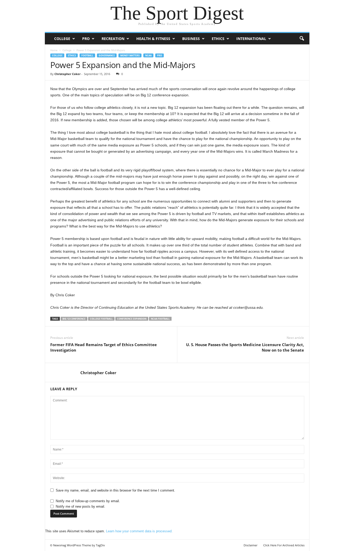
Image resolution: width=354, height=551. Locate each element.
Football (87, 55)
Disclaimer (250, 545)
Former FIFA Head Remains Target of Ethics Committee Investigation (103, 347)
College (62, 38)
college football (101, 318)
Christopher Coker (67, 74)
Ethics (218, 38)
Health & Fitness (153, 38)
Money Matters (130, 55)
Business (191, 38)
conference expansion (131, 318)
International (251, 38)
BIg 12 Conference (74, 318)
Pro (86, 38)
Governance (107, 55)
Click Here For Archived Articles (284, 545)
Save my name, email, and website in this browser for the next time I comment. (115, 490)
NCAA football (160, 318)
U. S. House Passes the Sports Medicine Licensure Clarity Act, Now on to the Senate (245, 347)
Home (54, 50)
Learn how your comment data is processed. (139, 531)
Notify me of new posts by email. (80, 506)
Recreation (113, 38)
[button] (301, 38)
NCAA (148, 55)
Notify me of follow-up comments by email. (88, 501)
